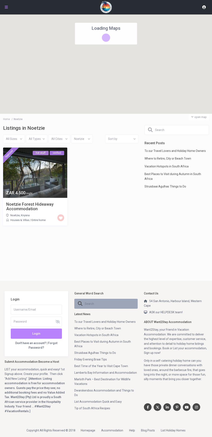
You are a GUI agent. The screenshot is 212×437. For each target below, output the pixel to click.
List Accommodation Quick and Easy (98, 401)
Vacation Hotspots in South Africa (167, 166)
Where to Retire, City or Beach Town (168, 158)
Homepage (88, 430)
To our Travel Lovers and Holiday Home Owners (175, 150)
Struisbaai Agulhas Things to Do (165, 186)
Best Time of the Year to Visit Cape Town (101, 366)
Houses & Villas (19, 220)
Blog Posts (148, 430)
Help (132, 430)
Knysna (25, 215)
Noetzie (15, 215)
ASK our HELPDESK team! (166, 312)
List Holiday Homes (173, 430)
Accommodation (112, 430)
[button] (106, 52)
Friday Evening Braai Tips (90, 359)
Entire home (38, 220)
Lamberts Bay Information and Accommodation (105, 372)
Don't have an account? (30, 343)
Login (36, 333)
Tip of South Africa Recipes (92, 408)
